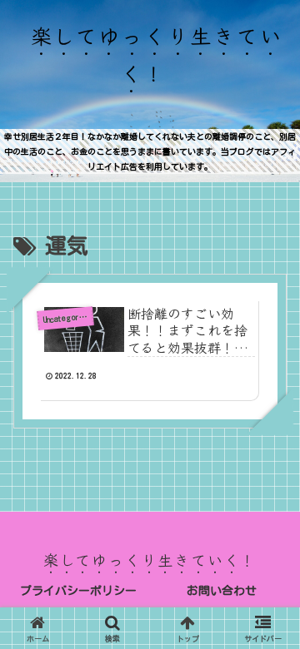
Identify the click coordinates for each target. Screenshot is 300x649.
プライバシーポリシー (78, 591)
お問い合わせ (222, 591)
